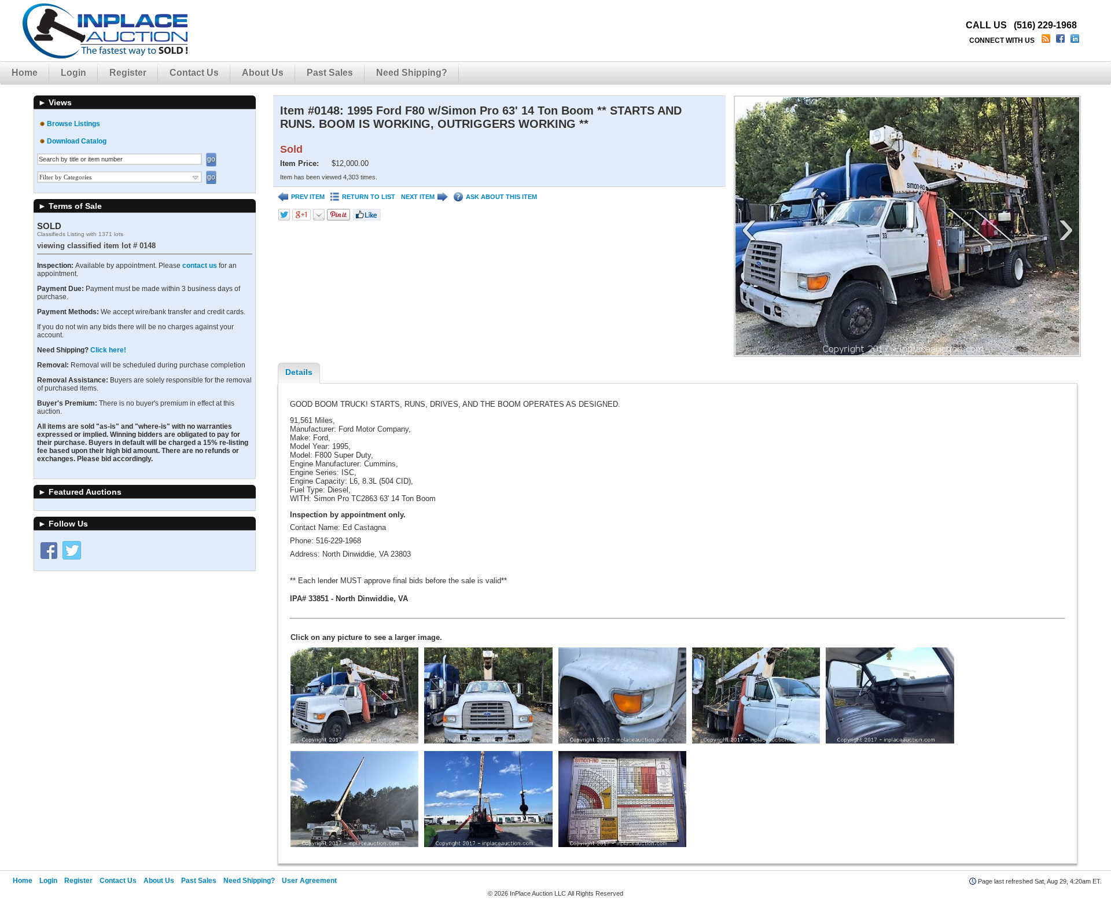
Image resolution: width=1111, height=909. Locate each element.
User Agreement (309, 881)
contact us (199, 266)
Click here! (108, 350)
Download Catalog (76, 141)
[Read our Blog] (1047, 40)
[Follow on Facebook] (48, 550)
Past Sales (330, 73)
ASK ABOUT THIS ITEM (501, 196)
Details (298, 372)
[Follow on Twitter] (71, 550)
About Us (263, 73)
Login (73, 73)
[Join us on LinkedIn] (1075, 40)
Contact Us (194, 73)
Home (25, 73)
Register (127, 73)
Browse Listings (73, 124)
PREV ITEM (308, 196)
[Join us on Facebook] (1061, 40)
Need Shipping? (411, 73)
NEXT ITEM (418, 196)
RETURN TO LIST (368, 196)
